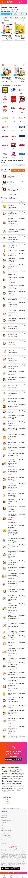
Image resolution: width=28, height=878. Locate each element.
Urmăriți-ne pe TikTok (6, 837)
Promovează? (4, 815)
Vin (11, 5)
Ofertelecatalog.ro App (6, 820)
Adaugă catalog (4, 824)
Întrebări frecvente (5, 813)
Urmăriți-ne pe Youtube (6, 835)
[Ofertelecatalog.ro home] (9, 1)
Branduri (3, 819)
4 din (5, 20)
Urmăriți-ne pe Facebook (6, 832)
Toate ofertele (7, 5)
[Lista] (21, 2)
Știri (2, 825)
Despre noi (3, 822)
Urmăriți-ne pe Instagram (6, 833)
